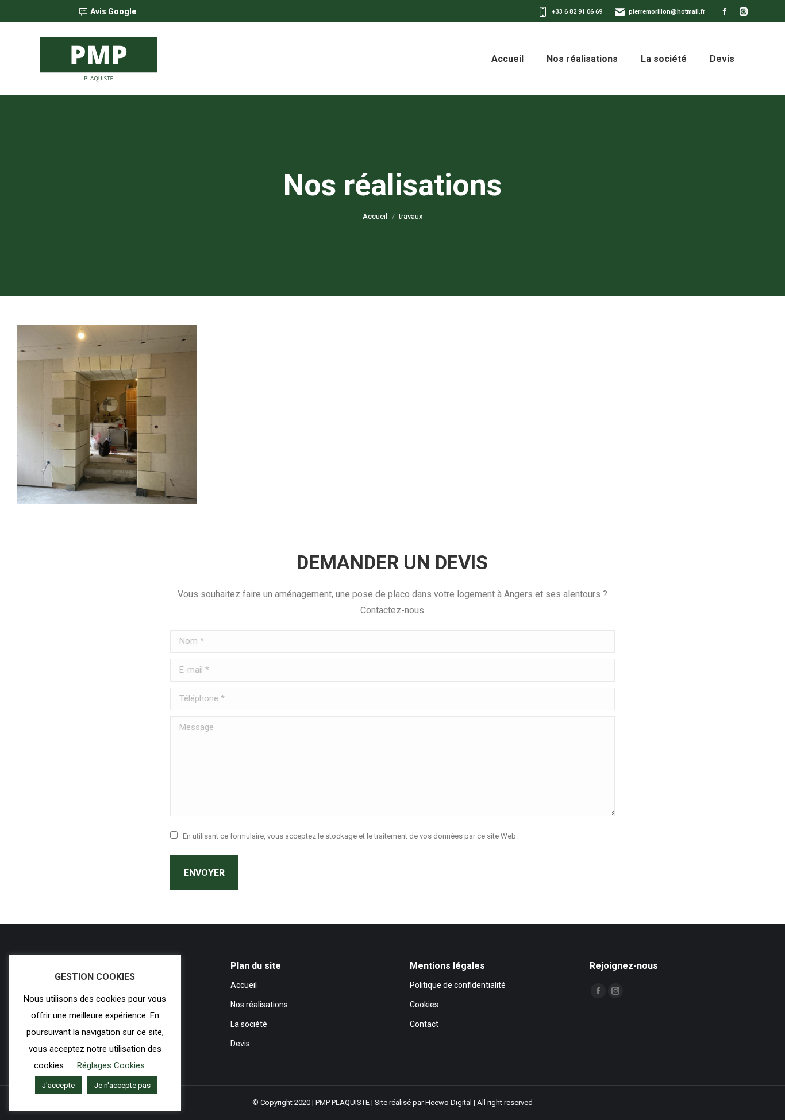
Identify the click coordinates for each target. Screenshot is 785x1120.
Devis (240, 1043)
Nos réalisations (259, 1004)
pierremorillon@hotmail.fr (667, 12)
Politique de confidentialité (458, 985)
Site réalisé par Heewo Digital (423, 1102)
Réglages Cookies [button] (111, 1065)
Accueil (243, 985)
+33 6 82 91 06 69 (577, 12)
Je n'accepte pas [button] (122, 1085)
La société (248, 1024)
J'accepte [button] (58, 1085)
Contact (424, 1024)
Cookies (424, 1004)
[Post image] (107, 414)
